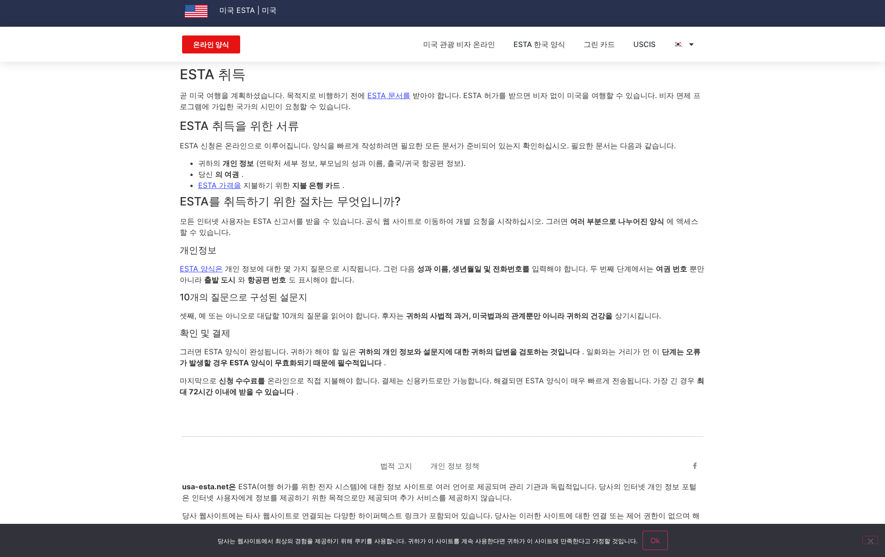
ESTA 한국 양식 (539, 44)
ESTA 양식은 (201, 268)
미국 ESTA (237, 10)
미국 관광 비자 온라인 (459, 44)
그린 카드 (599, 44)
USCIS (644, 44)
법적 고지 (396, 465)
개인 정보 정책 (455, 465)
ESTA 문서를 (388, 95)
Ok (655, 540)
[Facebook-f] (695, 466)
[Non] (870, 540)
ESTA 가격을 (219, 185)
